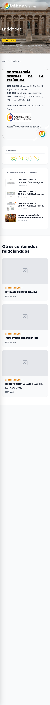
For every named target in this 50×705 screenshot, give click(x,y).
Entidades (16, 61)
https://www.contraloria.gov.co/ (24, 126)
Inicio (4, 61)
